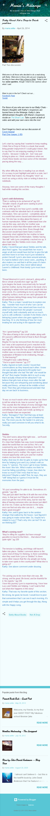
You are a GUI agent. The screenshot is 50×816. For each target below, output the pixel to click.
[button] (46, 21)
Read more (42, 722)
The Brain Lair (17, 117)
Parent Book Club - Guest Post (17, 699)
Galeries (31, 805)
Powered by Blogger (26, 799)
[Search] (46, 5)
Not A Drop (35, 615)
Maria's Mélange (25, 5)
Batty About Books (17, 615)
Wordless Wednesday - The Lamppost (19, 731)
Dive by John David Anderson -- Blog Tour (21, 761)
